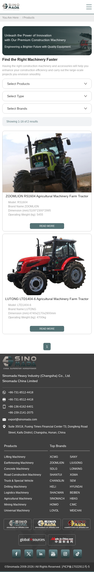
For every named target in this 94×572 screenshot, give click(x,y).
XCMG (54, 456)
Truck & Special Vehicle (18, 480)
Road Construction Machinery (22, 474)
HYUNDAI (76, 486)
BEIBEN (75, 492)
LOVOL (54, 510)
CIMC (73, 504)
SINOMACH (57, 498)
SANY (73, 456)
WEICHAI (75, 510)
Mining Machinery (15, 504)
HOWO (54, 504)
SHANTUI (56, 474)
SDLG (53, 468)
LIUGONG (76, 462)
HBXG (74, 498)
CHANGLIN (57, 480)
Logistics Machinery (16, 492)
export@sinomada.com (22, 419)
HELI (53, 486)
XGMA (74, 474)
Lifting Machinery (14, 456)
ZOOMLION (57, 462)
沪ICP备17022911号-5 (76, 566)
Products (29, 17)
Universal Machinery (17, 510)
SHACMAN (57, 492)
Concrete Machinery (16, 468)
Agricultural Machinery (18, 498)
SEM (73, 480)
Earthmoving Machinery (19, 462)
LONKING (76, 468)
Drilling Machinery (15, 486)
